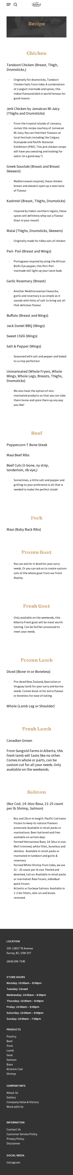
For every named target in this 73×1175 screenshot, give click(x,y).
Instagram (13, 1162)
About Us (12, 1093)
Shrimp (11, 1073)
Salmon (11, 1060)
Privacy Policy (15, 1139)
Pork (10, 1046)
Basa (10, 1064)
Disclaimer (13, 1143)
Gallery (11, 1097)
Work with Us (15, 1106)
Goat (10, 1055)
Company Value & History (23, 1102)
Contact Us (14, 1129)
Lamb (10, 1050)
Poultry (11, 1036)
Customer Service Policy (22, 1134)
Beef (10, 1041)
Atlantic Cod (14, 1069)
